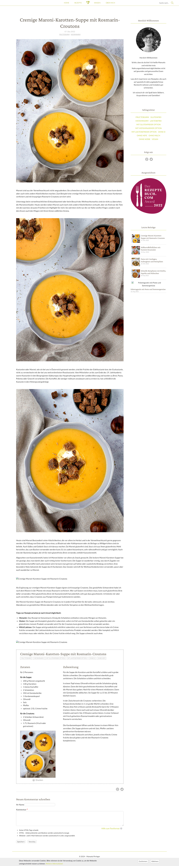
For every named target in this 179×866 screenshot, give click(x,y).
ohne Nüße (144, 139)
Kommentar (21, 810)
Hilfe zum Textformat (110, 828)
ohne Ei (92, 658)
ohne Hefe (101, 658)
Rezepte (78, 3)
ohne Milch (154, 135)
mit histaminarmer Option (148, 128)
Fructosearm (64, 34)
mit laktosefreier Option (77, 658)
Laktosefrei (156, 121)
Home (66, 3)
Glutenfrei (155, 117)
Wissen (97, 3)
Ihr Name (20, 805)
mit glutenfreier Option (55, 658)
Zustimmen (143, 861)
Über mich (110, 3)
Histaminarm (75, 34)
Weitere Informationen (54, 864)
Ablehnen (154, 861)
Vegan (155, 139)
